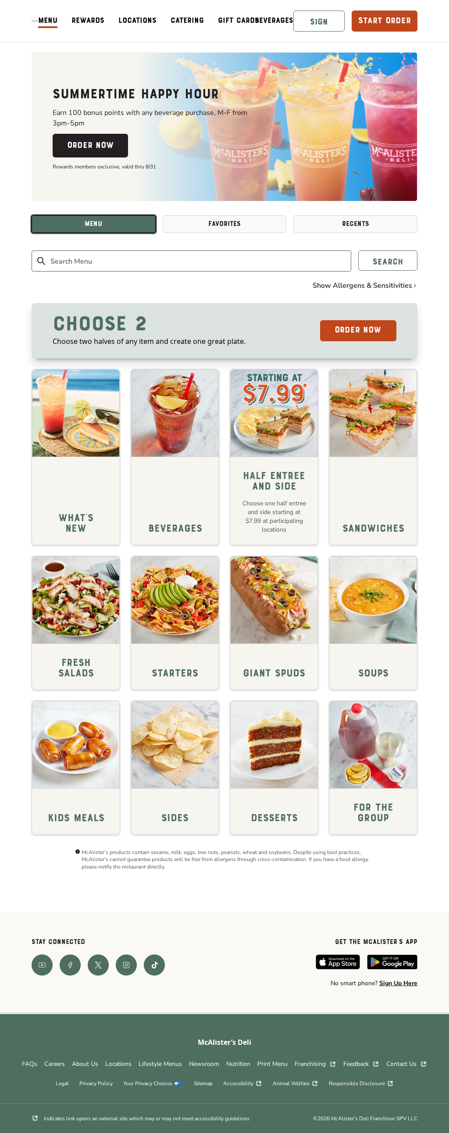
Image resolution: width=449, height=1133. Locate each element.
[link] (35, 21)
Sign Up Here (398, 983)
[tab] (94, 224)
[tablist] (224, 224)
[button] (319, 21)
